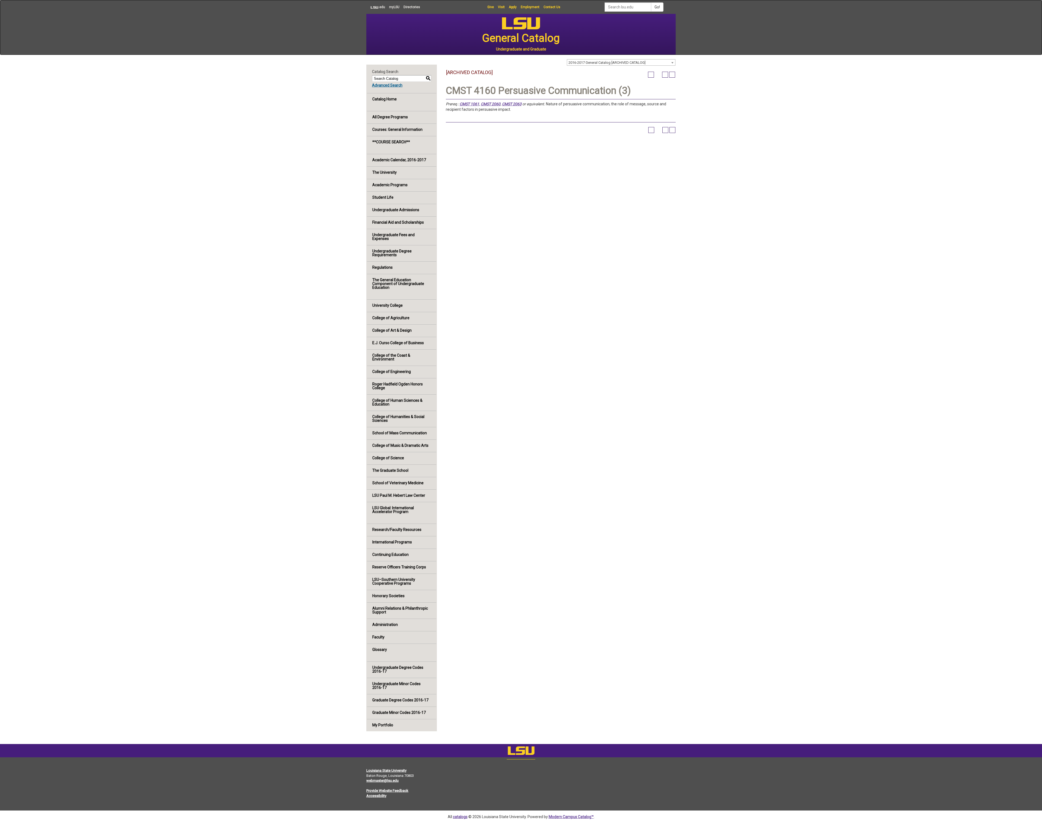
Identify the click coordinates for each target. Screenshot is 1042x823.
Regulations (382, 267)
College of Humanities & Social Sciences (398, 418)
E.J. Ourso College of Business (398, 343)
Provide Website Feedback (387, 791)
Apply (513, 7)
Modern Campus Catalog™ (571, 817)
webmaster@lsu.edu (382, 780)
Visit (501, 7)
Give (490, 7)
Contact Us (552, 7)
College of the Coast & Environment (391, 357)
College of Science (388, 458)
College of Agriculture (390, 318)
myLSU (394, 7)
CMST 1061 (469, 104)
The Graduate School (390, 470)
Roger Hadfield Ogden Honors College (397, 386)
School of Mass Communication (399, 433)
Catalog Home (384, 99)
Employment (530, 7)
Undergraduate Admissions (395, 210)
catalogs (460, 817)
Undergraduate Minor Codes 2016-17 (396, 686)
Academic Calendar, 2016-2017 (399, 160)
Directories (412, 7)
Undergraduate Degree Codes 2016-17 (397, 669)
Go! (657, 7)
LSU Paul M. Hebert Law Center (398, 495)
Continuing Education (390, 554)
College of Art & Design (392, 330)
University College (387, 305)
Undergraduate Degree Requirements (392, 253)
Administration (385, 624)
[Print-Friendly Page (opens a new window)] (665, 75)
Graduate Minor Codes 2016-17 (399, 712)
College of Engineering (391, 371)
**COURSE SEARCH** (391, 142)
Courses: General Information (397, 129)
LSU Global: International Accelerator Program (393, 510)
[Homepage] (521, 752)
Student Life (382, 197)
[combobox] (621, 62)
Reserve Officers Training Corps (399, 567)
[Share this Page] (658, 75)
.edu (375, 7)
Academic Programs (390, 185)
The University (384, 172)
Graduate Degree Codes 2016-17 (400, 700)
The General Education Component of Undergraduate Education (398, 284)
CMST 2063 (512, 104)
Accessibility (376, 796)
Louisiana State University (386, 770)
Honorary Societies (388, 596)
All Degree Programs (390, 117)
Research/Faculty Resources (396, 529)
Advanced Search (387, 85)
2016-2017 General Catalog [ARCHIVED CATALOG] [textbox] (607, 63)
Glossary (379, 649)
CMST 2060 (490, 104)
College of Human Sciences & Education (397, 402)
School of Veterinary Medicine (398, 483)
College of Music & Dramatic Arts (400, 445)
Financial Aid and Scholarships (398, 222)
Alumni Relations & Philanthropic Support (400, 610)
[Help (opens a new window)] (672, 75)
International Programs (392, 542)
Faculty (378, 637)
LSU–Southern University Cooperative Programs (393, 581)
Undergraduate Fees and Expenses (393, 237)
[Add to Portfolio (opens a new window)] (651, 75)
